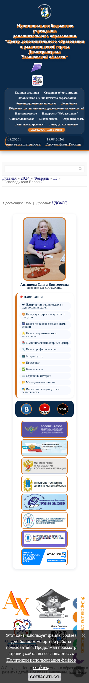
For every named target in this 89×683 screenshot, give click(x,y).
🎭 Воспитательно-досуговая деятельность (41, 390)
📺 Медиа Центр (32, 355)
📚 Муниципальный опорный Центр (45, 342)
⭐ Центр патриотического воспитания (39, 335)
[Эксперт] (36, 67)
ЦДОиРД (59, 203)
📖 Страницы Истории (36, 375)
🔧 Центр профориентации (39, 349)
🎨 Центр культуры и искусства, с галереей (43, 316)
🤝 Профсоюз (30, 362)
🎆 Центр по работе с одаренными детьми (44, 325)
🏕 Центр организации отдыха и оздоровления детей (42, 306)
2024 (25, 178)
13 (55, 178)
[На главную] (44, 11)
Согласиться (44, 677)
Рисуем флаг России (60, 144)
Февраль (41, 178)
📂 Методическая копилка (38, 382)
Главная (9, 178)
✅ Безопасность (32, 369)
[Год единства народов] (37, 80)
